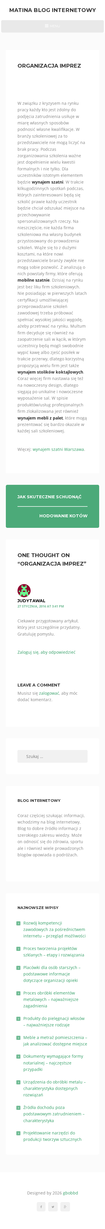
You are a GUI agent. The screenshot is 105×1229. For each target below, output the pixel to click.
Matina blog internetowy (52, 10)
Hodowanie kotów (63, 515)
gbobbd (70, 1193)
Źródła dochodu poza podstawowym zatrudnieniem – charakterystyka (54, 1114)
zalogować (49, 693)
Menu (52, 28)
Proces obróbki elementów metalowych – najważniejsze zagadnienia (50, 999)
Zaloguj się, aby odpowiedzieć (47, 652)
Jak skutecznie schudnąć (49, 496)
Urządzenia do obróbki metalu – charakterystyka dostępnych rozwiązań (54, 1088)
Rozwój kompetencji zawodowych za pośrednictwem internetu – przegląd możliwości (54, 929)
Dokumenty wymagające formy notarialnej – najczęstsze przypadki (53, 1062)
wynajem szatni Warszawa (58, 449)
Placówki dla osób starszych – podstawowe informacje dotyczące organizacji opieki (51, 974)
